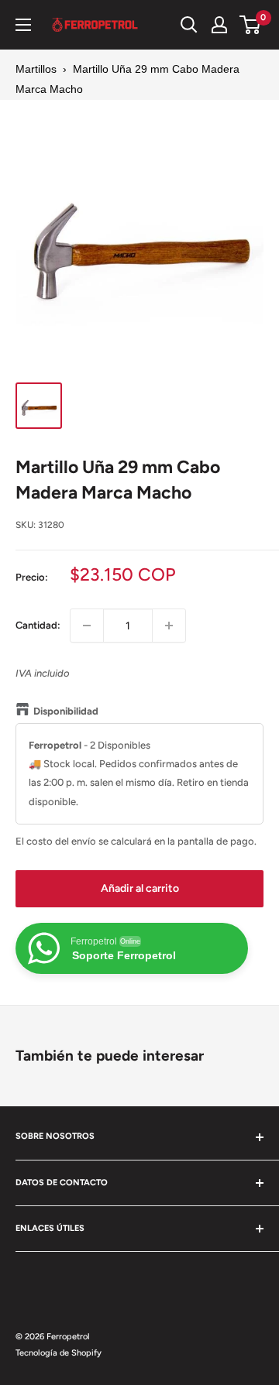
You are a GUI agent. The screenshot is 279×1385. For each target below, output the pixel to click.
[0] (250, 24)
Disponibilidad (65, 711)
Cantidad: (38, 625)
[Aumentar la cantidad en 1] (169, 625)
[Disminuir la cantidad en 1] (87, 625)
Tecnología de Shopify (59, 1353)
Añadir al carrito (140, 888)
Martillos (36, 69)
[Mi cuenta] (219, 24)
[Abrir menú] (23, 25)
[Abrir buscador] (189, 24)
